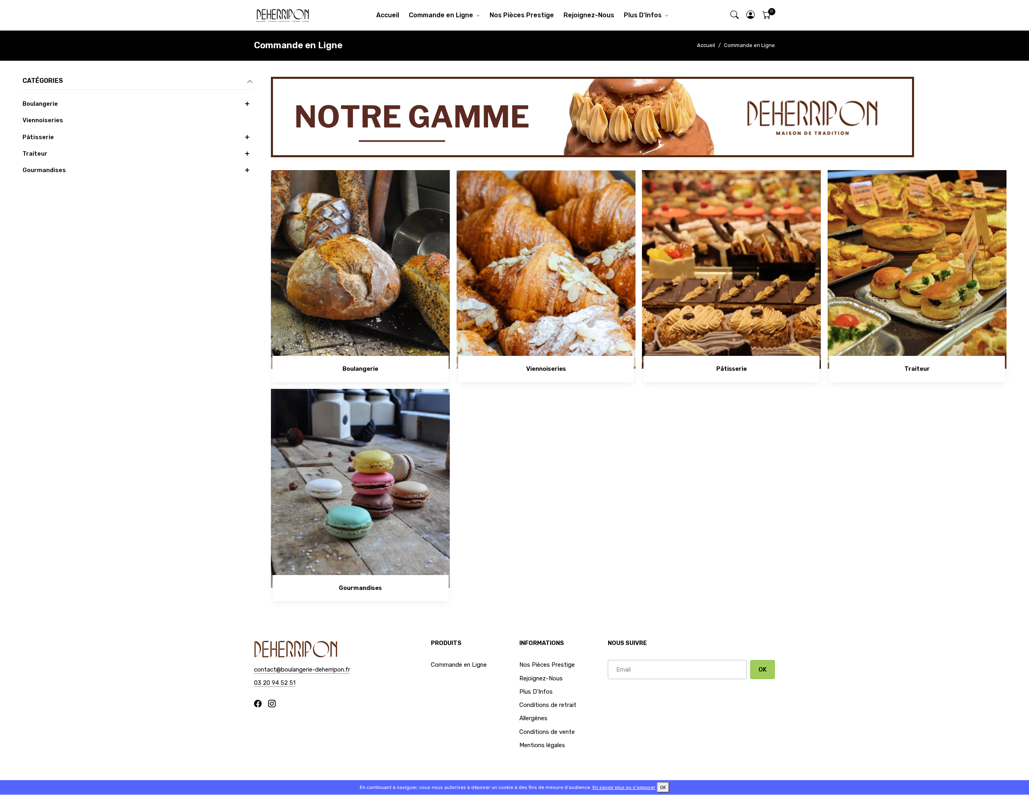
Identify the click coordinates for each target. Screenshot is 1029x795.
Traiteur (35, 153)
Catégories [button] (43, 80)
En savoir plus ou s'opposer (624, 787)
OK (762, 669)
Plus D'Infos (643, 15)
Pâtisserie (38, 137)
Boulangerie (40, 103)
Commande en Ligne (441, 15)
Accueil (387, 15)
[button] (751, 15)
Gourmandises (44, 170)
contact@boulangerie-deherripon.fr (302, 669)
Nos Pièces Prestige (522, 15)
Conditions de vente (547, 731)
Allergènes (533, 718)
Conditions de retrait (547, 705)
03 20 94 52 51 (274, 682)
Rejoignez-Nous (589, 15)
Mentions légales (542, 745)
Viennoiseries (43, 120)
